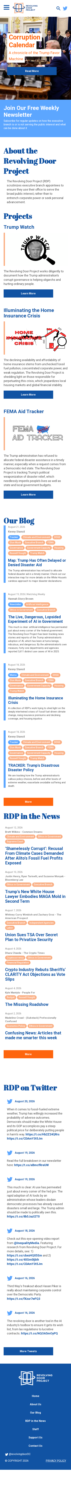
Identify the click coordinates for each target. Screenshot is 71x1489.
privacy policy (56, 1460)
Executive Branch (34, 542)
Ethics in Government (21, 610)
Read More (32, 91)
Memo (13, 675)
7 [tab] (50, 96)
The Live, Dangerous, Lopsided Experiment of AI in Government (35, 619)
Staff (35, 1429)
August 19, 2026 (24, 1152)
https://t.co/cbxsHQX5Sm (24, 1255)
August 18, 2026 (24, 1230)
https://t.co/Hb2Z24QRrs (42, 1134)
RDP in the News (32, 816)
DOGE (57, 537)
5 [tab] (40, 96)
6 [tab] (45, 96)
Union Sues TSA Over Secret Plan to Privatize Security (31, 937)
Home (35, 1396)
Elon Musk (15, 542)
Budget (11, 997)
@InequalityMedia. (27, 1243)
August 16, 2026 (24, 1278)
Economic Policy (16, 1026)
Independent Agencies (41, 922)
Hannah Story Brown (20, 598)
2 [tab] (25, 96)
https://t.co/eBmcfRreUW (31, 1165)
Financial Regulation (18, 962)
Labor (10, 927)
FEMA (51, 542)
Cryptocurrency (15, 957)
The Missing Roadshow (26, 1004)
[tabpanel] (35, 58)
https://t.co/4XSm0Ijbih (23, 1259)
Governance (16, 547)
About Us (35, 1404)
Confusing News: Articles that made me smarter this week (33, 1035)
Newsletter (15, 604)
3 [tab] (30, 96)
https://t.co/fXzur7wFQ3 (23, 1298)
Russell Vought (18, 553)
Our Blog (19, 520)
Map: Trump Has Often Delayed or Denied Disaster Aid (37, 562)
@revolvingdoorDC (19, 1454)
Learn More (28, 293)
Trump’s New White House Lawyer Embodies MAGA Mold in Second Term (35, 896)
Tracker (14, 537)
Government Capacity (38, 547)
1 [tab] (20, 96)
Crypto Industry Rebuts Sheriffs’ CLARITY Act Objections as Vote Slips (35, 974)
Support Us (35, 1437)
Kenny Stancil (16, 531)
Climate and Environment (36, 537)
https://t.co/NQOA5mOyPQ (39, 1333)
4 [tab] (35, 96)
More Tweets (28, 1351)
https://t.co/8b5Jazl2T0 (23, 1216)
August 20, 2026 (24, 1101)
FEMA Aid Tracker (24, 411)
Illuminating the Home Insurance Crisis (29, 313)
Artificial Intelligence (37, 604)
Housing (59, 547)
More (28, 801)
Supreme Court (15, 841)
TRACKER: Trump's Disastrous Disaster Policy (33, 767)
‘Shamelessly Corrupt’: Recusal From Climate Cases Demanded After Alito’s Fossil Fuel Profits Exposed (34, 855)
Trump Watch (19, 227)
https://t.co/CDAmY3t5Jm (25, 1138)
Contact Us (35, 1445)
